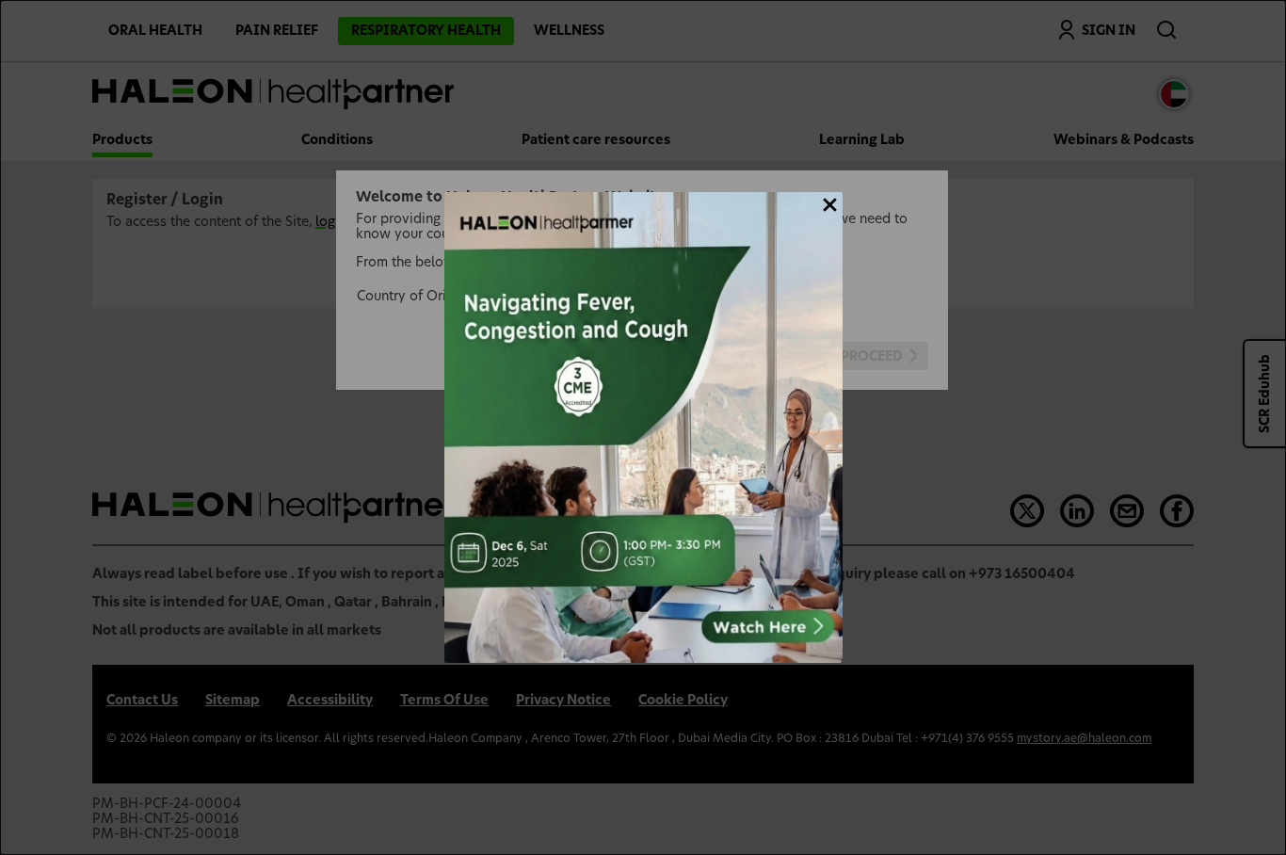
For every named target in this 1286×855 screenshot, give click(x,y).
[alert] (643, 427)
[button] (830, 205)
